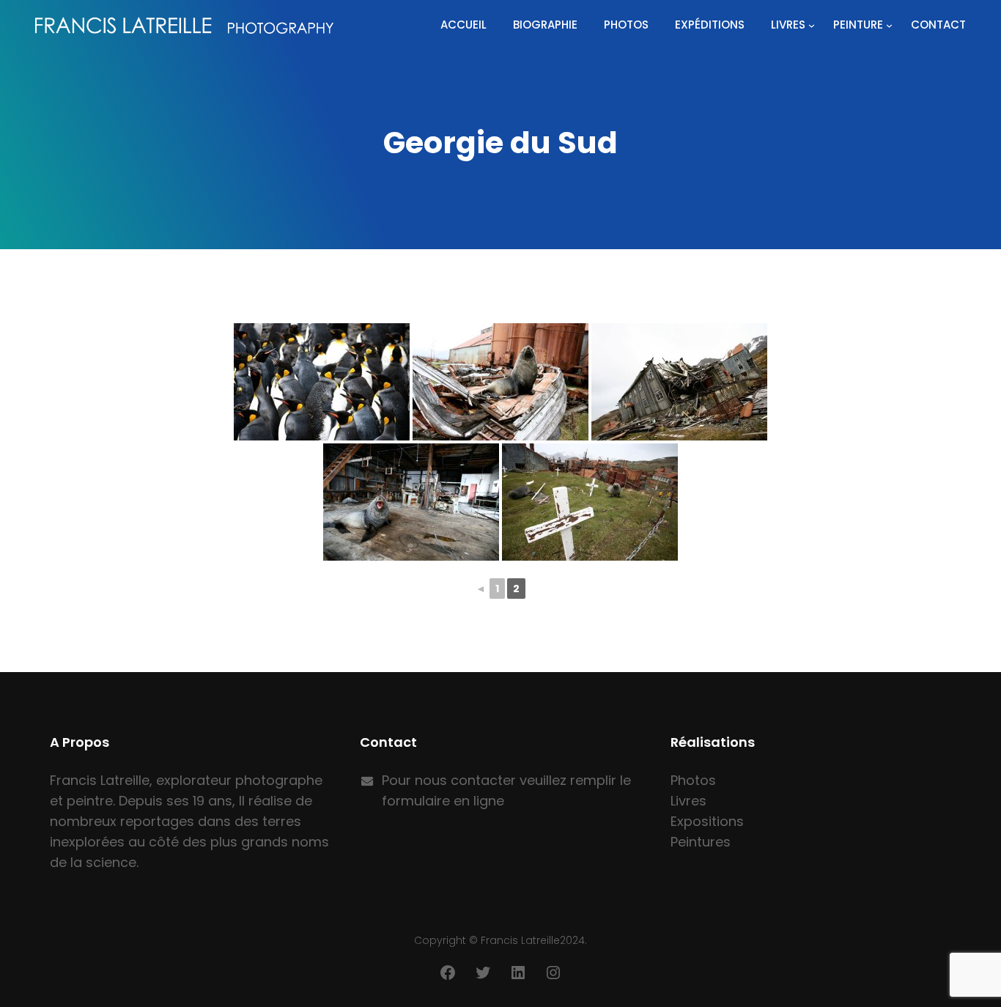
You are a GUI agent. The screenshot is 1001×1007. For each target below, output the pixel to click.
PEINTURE (858, 24)
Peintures (701, 842)
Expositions (707, 821)
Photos (693, 780)
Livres (788, 24)
